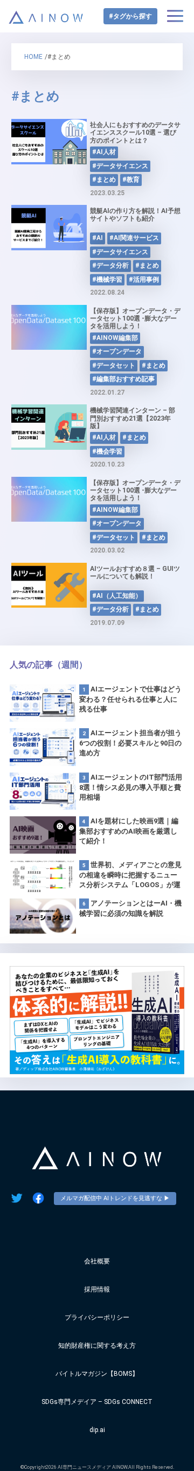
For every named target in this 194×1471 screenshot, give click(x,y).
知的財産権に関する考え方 (97, 1345)
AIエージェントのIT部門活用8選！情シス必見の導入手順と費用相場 (130, 787)
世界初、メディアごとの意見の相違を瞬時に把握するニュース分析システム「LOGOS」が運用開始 (130, 875)
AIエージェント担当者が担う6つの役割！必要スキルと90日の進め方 (130, 743)
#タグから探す (130, 16)
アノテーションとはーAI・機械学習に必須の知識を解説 (130, 908)
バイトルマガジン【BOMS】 (97, 1373)
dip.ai (97, 1430)
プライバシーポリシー (97, 1317)
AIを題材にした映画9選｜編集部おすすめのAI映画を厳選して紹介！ (128, 831)
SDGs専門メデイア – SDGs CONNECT (97, 1402)
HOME (33, 57)
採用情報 (97, 1289)
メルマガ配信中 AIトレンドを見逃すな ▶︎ (115, 1198)
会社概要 (97, 1261)
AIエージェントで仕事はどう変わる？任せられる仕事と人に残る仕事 (130, 699)
